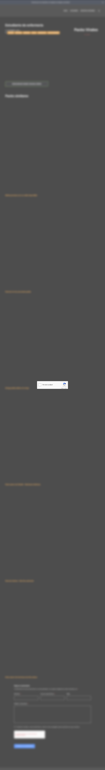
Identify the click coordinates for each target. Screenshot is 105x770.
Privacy (62, 388)
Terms (65, 388)
